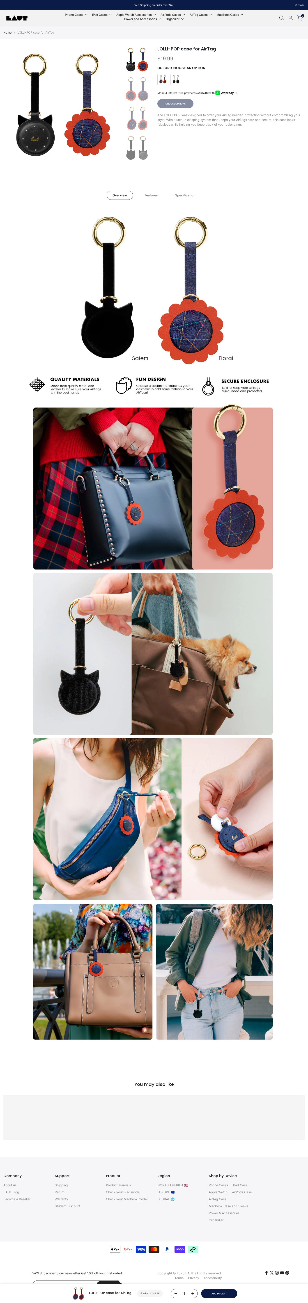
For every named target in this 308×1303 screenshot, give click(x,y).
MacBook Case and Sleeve (228, 1206)
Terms (179, 1278)
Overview (120, 195)
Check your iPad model (123, 1192)
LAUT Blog (11, 1192)
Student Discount (67, 1206)
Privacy (193, 1278)
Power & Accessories (224, 1213)
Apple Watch (218, 1192)
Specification (185, 195)
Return (59, 1192)
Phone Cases (218, 1185)
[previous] (12, 104)
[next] (112, 104)
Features (151, 195)
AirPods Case (242, 1192)
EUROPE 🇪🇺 (166, 1192)
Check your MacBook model (126, 1199)
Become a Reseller (16, 1199)
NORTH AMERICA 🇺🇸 (172, 1185)
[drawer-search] (281, 18)
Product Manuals (118, 1185)
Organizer (216, 1220)
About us (9, 1185)
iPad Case (239, 1185)
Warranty (61, 1199)
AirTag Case (217, 1199)
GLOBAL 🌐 (166, 1199)
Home (7, 32)
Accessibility (213, 1278)
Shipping (61, 1185)
